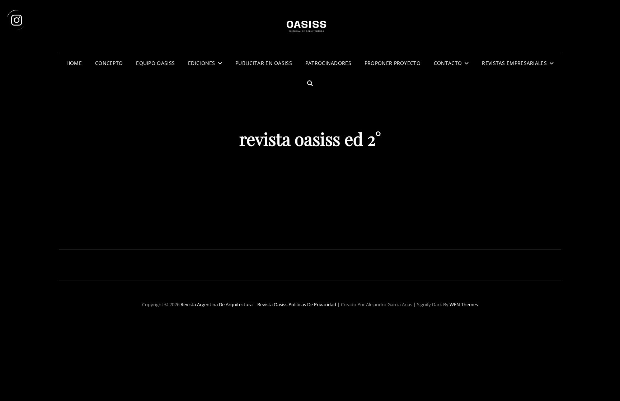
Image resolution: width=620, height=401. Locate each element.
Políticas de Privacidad (312, 304)
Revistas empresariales (514, 63)
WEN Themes (464, 304)
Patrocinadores (328, 63)
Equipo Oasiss (155, 63)
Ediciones (201, 63)
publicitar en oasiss (263, 63)
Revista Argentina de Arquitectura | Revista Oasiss (233, 304)
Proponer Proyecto (393, 63)
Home (74, 63)
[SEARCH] (310, 83)
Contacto (448, 63)
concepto (109, 63)
